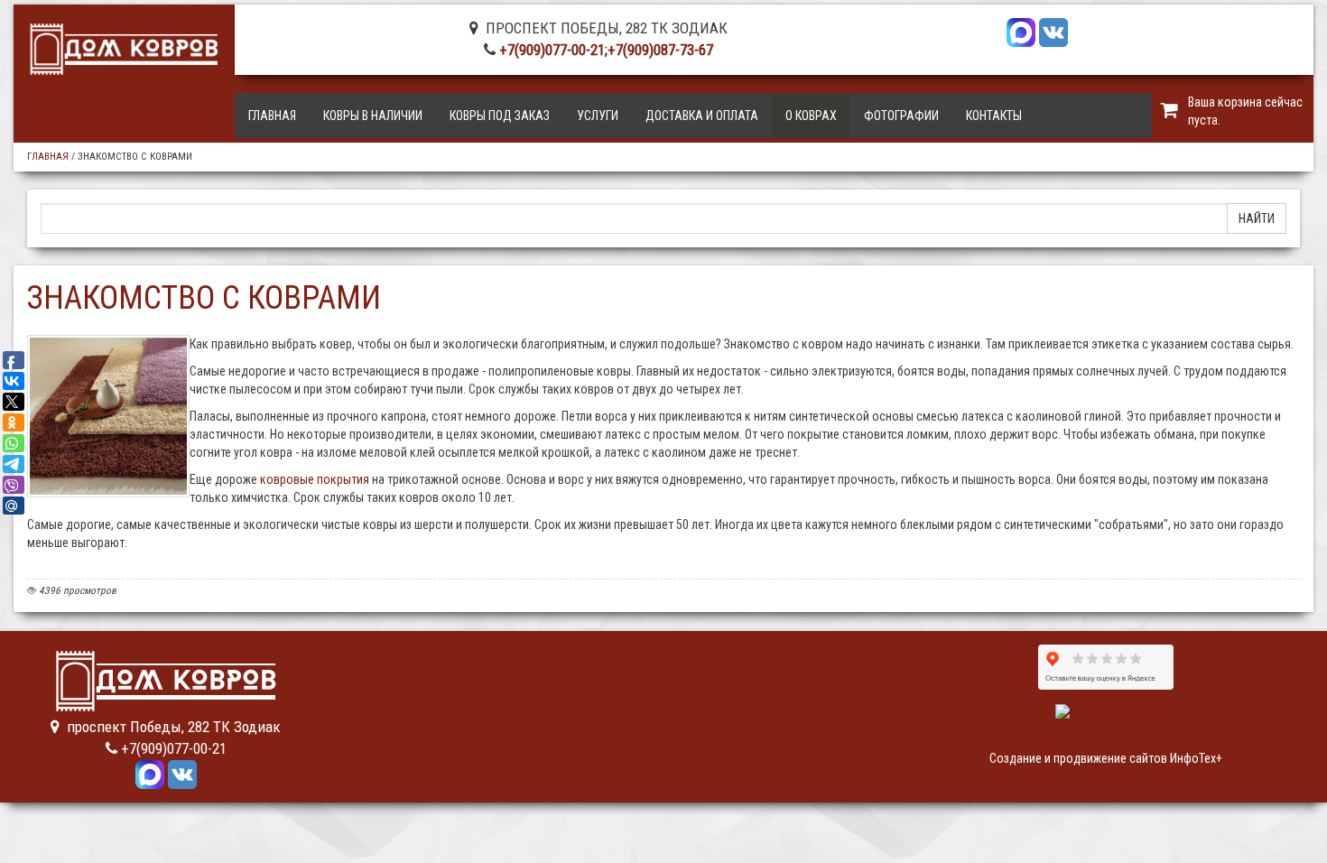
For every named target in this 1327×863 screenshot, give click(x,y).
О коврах (811, 115)
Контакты (994, 115)
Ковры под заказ (500, 115)
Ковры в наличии (372, 115)
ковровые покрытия (314, 479)
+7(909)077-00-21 (552, 50)
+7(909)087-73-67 (660, 50)
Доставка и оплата (701, 115)
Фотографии (901, 115)
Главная (272, 115)
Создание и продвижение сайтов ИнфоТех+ (1105, 758)
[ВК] (1053, 31)
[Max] (1021, 31)
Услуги (597, 115)
